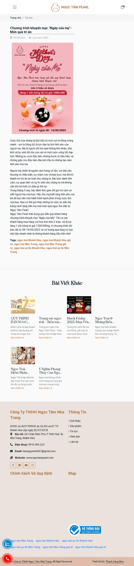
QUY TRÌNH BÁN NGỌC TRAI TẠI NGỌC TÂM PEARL (22, 324)
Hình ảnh (74, 436)
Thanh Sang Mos (115, 561)
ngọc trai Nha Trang (25, 244)
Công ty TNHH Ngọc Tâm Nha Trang (32, 561)
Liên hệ (73, 441)
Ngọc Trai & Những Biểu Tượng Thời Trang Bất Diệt (106, 324)
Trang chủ (15, 17)
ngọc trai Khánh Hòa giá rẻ (90, 547)
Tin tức (29, 17)
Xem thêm (16, 337)
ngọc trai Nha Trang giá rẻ (57, 547)
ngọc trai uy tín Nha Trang (25, 547)
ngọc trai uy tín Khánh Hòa (29, 248)
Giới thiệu (74, 420)
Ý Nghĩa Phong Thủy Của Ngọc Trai (50, 372)
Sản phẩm (75, 426)
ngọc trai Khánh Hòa (29, 240)
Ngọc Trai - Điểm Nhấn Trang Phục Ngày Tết (19, 374)
